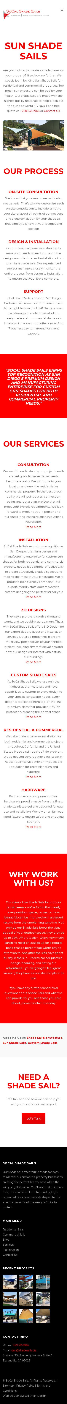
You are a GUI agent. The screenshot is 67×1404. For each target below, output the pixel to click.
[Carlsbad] (26, 1316)
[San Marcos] (43, 1282)
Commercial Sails (14, 1234)
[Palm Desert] (10, 1316)
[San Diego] (43, 1299)
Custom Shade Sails (43, 1043)
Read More (34, 527)
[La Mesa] (10, 1282)
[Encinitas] (26, 1282)
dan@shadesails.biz (23, 1350)
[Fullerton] (43, 1316)
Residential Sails (13, 1229)
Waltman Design (36, 1395)
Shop (6, 1239)
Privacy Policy (25, 1385)
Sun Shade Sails (14, 1043)
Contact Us (52, 111)
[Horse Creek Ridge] (10, 1299)
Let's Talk (34, 1118)
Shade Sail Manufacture (44, 1038)
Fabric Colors (11, 1249)
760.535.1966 (30, 111)
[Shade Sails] (26, 12)
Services (8, 1244)
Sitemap (8, 1385)
